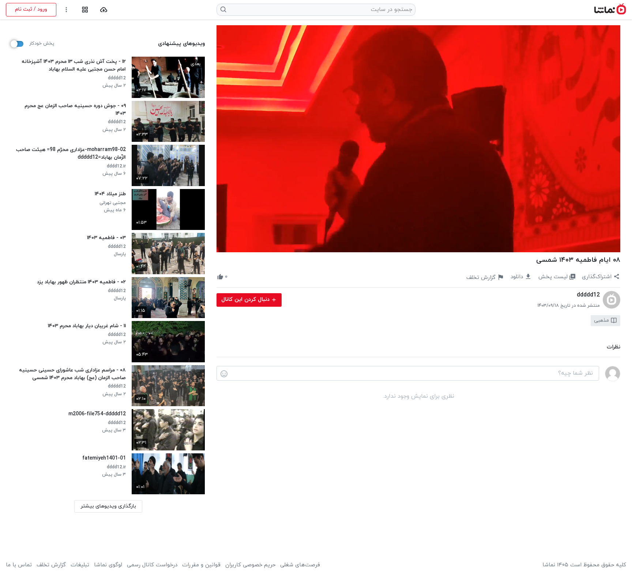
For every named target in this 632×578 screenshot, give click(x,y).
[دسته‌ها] (85, 9)
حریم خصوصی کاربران (250, 565)
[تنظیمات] (66, 9)
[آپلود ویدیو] (104, 9)
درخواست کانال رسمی (152, 565)
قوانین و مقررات (201, 565)
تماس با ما (19, 565)
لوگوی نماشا (108, 565)
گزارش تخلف (51, 565)
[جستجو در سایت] (224, 9)
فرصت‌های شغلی (300, 565)
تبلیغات (80, 565)
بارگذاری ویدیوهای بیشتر (108, 506)
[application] (418, 138)
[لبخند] (224, 373)
